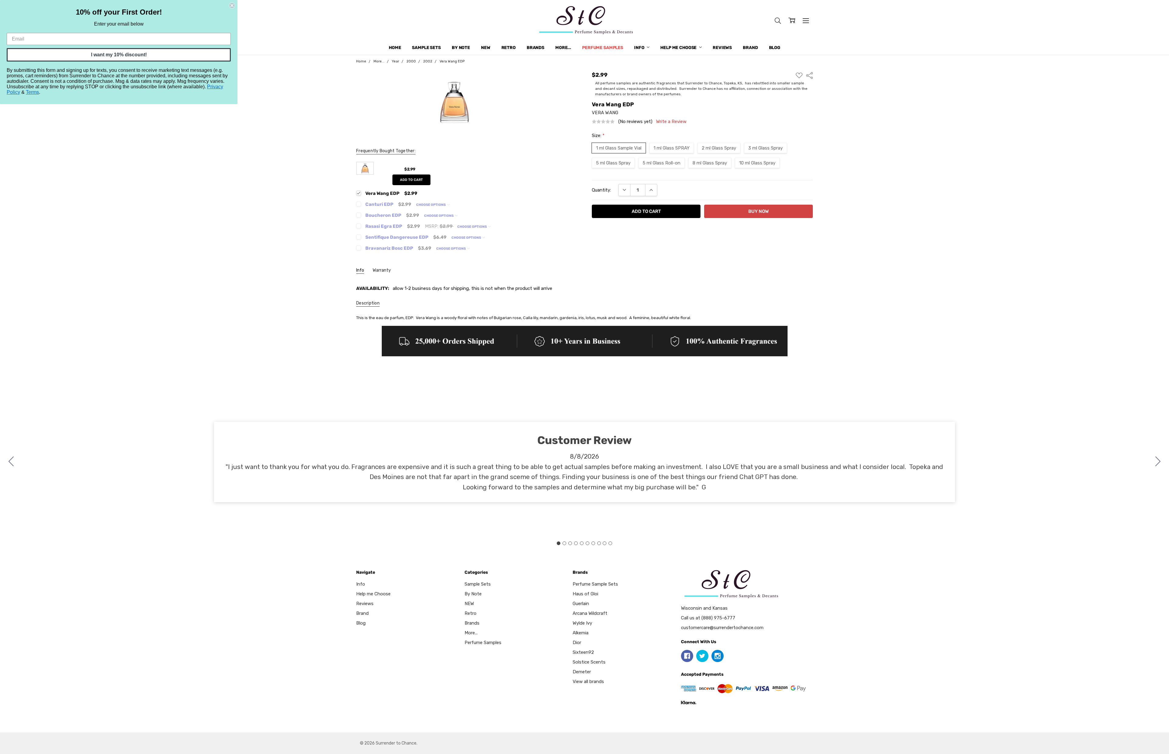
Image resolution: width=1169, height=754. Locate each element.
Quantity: (601, 190)
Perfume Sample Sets (595, 584)
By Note (461, 47)
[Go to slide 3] (570, 543)
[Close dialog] (232, 5)
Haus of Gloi (585, 594)
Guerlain (581, 603)
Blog (774, 47)
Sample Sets (426, 47)
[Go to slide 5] (582, 543)
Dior (577, 642)
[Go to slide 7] (593, 543)
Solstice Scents (589, 662)
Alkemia (580, 633)
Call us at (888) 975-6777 (708, 618)
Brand (750, 47)
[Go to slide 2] (1158, 462)
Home (395, 47)
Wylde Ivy (582, 623)
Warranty (382, 270)
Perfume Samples (602, 47)
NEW (485, 47)
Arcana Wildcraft (590, 613)
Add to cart (411, 180)
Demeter (582, 672)
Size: (598, 135)
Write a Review (671, 121)
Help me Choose (678, 47)
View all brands (588, 681)
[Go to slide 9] (604, 543)
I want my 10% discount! (119, 54)
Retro (508, 47)
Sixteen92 (583, 652)
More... (563, 47)
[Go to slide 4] (576, 543)
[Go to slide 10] (11, 462)
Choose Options (431, 205)
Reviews (722, 47)
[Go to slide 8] (599, 543)
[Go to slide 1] (558, 543)
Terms (32, 92)
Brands (535, 47)
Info (639, 47)
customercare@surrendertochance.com (722, 627)
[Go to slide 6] (587, 543)
